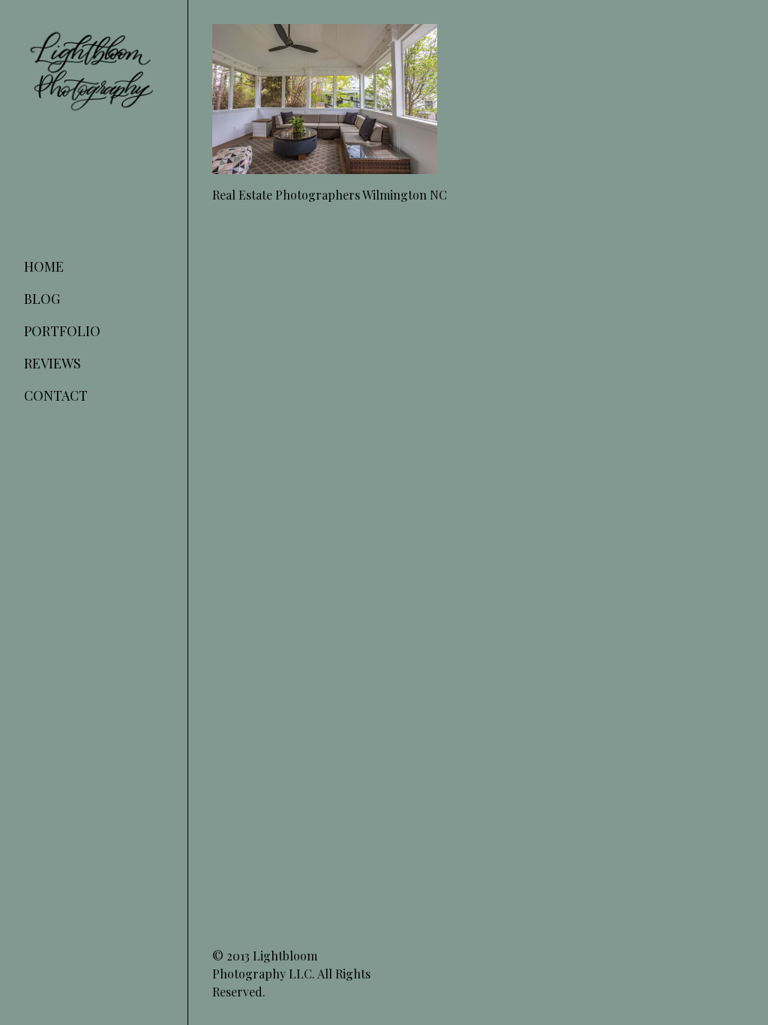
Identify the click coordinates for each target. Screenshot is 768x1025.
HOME (44, 266)
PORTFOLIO (62, 331)
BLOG (42, 299)
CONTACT (56, 395)
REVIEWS (52, 363)
